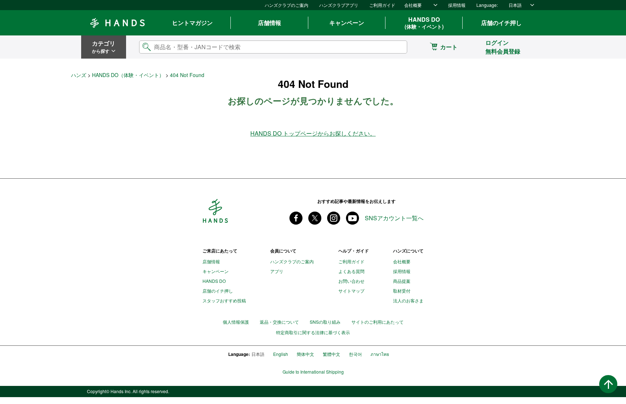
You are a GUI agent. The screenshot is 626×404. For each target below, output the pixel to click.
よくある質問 (351, 271)
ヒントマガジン (192, 22)
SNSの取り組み (325, 322)
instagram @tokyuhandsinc (333, 218)
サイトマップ (351, 291)
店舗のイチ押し (501, 22)
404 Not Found (187, 74)
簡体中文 (305, 354)
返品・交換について (279, 322)
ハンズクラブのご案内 (286, 5)
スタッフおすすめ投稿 (224, 300)
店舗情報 (269, 22)
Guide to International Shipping (313, 371)
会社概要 (413, 5)
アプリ (276, 271)
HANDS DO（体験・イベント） (128, 74)
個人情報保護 (236, 322)
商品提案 (401, 281)
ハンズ (78, 74)
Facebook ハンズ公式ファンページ (295, 218)
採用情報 (457, 5)
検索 (395, 47)
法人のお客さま (408, 300)
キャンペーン (346, 22)
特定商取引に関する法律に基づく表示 (313, 332)
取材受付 (401, 291)
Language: (487, 5)
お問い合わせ (351, 281)
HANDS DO (424, 22)
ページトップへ (608, 384)
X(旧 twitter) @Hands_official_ (314, 218)
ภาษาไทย (380, 354)
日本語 (515, 5)
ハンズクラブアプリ (338, 5)
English (280, 354)
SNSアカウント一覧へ (394, 218)
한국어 (355, 354)
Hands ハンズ (117, 22)
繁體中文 (331, 354)
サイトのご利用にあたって (377, 322)
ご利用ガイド (382, 5)
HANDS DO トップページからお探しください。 (313, 133)
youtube (352, 218)
